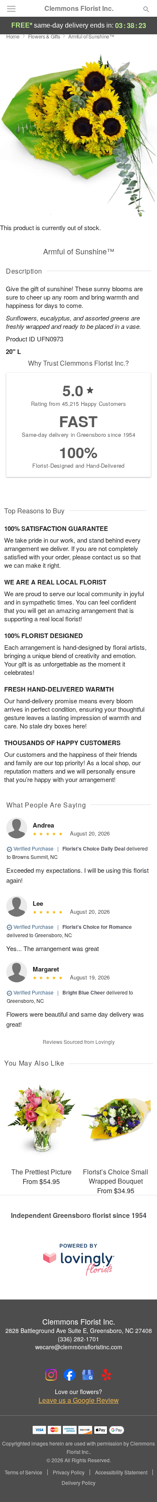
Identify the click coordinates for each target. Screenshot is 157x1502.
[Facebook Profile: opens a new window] (69, 1375)
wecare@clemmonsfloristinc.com (78, 1347)
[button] (139, 1483)
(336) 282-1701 (78, 1339)
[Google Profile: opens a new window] (88, 1375)
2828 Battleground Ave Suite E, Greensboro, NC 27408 (78, 1330)
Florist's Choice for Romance (97, 926)
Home (13, 36)
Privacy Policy (69, 1472)
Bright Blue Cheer (83, 992)
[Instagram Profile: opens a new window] (51, 1375)
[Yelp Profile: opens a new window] (106, 1375)
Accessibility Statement (121, 1472)
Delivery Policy (78, 1482)
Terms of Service (23, 1472)
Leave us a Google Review (79, 1400)
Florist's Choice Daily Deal (93, 848)
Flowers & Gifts (44, 36)
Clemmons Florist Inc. (78, 8)
